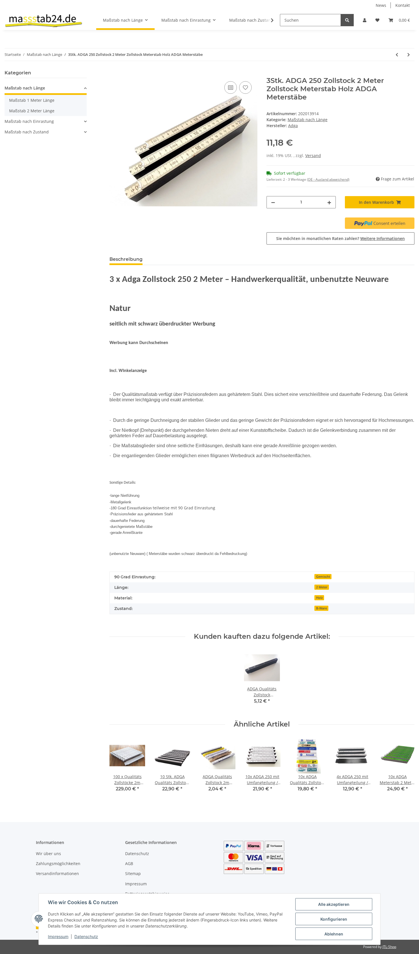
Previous (118, 768)
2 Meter (322, 587)
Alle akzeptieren (333, 904)
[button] (364, 20)
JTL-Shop (389, 946)
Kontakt (402, 5)
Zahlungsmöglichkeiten (58, 863)
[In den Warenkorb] (114, 73)
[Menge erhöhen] (329, 202)
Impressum (136, 883)
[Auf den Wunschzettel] (245, 87)
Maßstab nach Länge (308, 119)
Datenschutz (137, 853)
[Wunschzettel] (377, 20)
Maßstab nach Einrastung (29, 121)
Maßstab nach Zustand (27, 132)
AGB (129, 863)
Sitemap (133, 873)
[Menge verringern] (273, 202)
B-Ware (321, 608)
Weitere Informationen (382, 238)
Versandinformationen (57, 873)
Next (405, 768)
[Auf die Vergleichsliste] (230, 87)
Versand (313, 155)
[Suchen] (347, 20)
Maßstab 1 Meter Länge (31, 100)
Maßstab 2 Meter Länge (31, 110)
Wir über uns (48, 853)
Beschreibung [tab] (126, 259)
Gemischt (323, 577)
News (381, 5)
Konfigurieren (333, 919)
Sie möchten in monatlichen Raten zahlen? (340, 238)
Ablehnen (333, 933)
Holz (319, 598)
